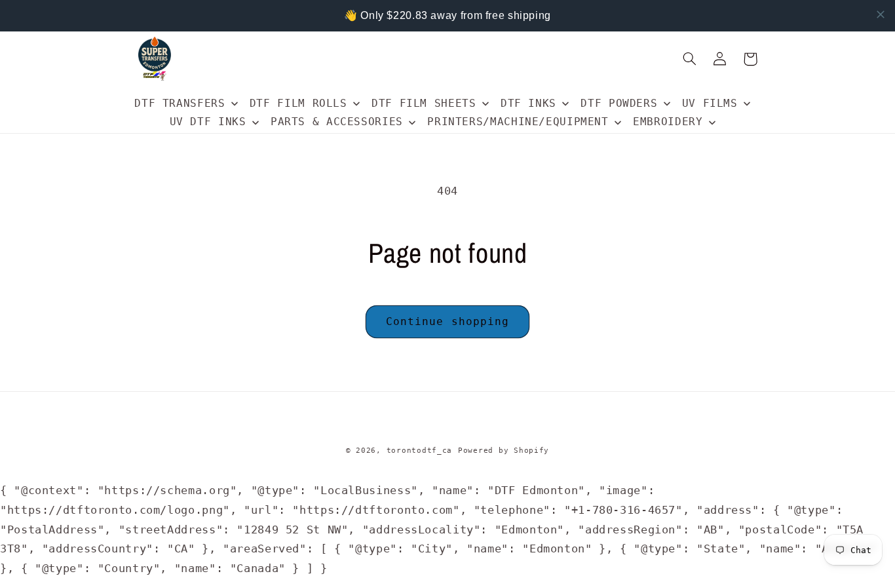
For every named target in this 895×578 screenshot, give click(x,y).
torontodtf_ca (420, 450)
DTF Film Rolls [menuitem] (298, 103)
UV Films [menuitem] (710, 103)
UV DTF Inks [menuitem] (208, 121)
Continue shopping (447, 321)
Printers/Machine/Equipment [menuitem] (517, 121)
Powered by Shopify (503, 450)
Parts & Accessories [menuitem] (337, 121)
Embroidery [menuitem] (667, 121)
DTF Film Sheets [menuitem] (423, 103)
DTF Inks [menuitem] (528, 103)
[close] (880, 14)
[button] (690, 59)
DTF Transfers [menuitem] (179, 103)
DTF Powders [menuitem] (619, 103)
